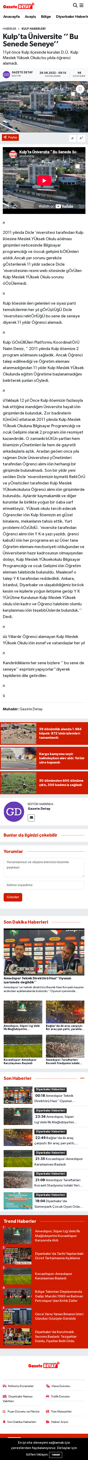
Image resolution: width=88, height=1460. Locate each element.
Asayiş (30, 17)
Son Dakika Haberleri (21, 1422)
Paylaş (12, 137)
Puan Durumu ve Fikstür (24, 1411)
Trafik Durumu (60, 1396)
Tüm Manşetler (61, 1411)
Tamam (55, 1455)
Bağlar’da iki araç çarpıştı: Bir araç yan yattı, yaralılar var (54, 1141)
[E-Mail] (31, 817)
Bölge (46, 17)
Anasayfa (11, 17)
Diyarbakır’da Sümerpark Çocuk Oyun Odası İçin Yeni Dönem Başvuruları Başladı (58, 1204)
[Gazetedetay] (19, 6)
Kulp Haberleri (33, 28)
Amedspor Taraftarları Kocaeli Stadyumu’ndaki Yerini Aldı (58, 1183)
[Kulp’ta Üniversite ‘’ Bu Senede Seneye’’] (44, 106)
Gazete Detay (39, 808)
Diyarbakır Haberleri (50, 1089)
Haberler (9, 28)
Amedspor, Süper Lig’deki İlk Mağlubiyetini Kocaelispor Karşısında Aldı (55, 1120)
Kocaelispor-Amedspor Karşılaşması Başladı (58, 1161)
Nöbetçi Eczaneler (21, 1386)
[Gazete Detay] (14, 811)
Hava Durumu (61, 1386)
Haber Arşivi (59, 1422)
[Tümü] (82, 1078)
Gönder (13, 897)
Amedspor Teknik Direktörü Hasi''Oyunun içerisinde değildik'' (53, 1099)
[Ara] (75, 5)
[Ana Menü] (81, 5)
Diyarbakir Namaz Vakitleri (18, 1399)
